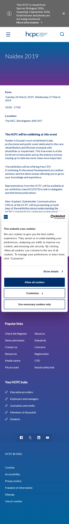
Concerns (39, 347)
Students (15, 419)
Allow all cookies (34, 282)
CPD (37, 360)
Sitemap (9, 494)
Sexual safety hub (44, 367)
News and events (14, 340)
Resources (11, 353)
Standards (40, 340)
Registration (41, 353)
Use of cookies (13, 501)
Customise (32, 293)
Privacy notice (13, 481)
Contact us (11, 347)
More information (27, 22)
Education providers (21, 392)
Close (63, 13)
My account (12, 367)
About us (39, 333)
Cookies (10, 467)
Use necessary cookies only (34, 304)
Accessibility (12, 474)
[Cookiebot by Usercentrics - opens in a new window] (50, 217)
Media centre (12, 360)
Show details (51, 271)
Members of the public (23, 412)
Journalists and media (22, 405)
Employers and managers (24, 398)
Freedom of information (18, 487)
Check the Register (16, 333)
